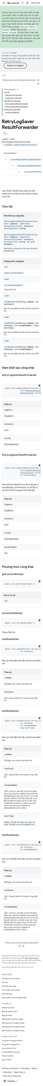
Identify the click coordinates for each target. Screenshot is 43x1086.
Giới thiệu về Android (10, 1068)
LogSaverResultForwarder (25, 145)
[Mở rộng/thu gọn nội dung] (17, 89)
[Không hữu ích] (38, 84)
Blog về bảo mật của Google (12, 1019)
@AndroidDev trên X (10, 1011)
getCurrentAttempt (13, 273)
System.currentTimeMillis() (22, 824)
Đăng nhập (35, 3)
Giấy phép (7, 1072)
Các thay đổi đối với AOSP (20, 41)
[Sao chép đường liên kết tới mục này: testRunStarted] (21, 639)
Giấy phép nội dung (31, 958)
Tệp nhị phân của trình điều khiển (14, 998)
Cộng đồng (25, 1068)
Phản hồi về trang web (12, 1076)
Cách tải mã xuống (9, 986)
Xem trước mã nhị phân (11, 990)
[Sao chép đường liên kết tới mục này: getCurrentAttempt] (25, 574)
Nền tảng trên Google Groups (13, 1023)
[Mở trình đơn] (3, 3)
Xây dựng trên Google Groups (13, 1027)
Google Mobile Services (11, 1052)
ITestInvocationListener (17, 224)
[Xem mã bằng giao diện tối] (39, 385)
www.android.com (9, 1048)
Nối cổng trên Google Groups (13, 1030)
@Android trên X (8, 1008)
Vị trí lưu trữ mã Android (11, 978)
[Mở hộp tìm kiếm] (22, 2)
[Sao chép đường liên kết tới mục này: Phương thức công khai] (35, 567)
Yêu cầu (5, 982)
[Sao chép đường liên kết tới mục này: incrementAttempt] (24, 613)
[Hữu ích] (38, 80)
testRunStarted (11, 302)
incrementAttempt (12, 285)
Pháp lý (34, 1068)
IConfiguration (11, 228)
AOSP (4, 75)
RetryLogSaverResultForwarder (18, 221)
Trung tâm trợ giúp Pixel (11, 1044)
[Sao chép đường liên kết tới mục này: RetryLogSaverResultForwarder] (4, 378)
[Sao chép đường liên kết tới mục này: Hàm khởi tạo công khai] (36, 368)
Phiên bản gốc (7, 994)
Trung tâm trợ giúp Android (12, 1040)
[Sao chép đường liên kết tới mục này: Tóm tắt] (15, 206)
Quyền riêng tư (19, 1072)
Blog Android (7, 1015)
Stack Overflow (8, 1056)
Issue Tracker (7, 1060)
